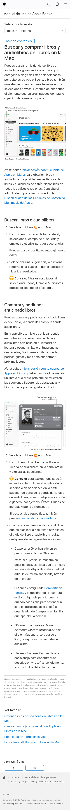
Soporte (15, 777)
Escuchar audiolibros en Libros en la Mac (32, 742)
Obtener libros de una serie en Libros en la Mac (33, 718)
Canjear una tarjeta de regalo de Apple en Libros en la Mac (32, 729)
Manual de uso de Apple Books (27, 14)
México (6, 794)
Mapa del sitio (56, 803)
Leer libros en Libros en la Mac (25, 737)
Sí (14, 768)
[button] (48, 4)
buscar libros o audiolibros (38, 518)
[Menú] (65, 4)
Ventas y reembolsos (36, 803)
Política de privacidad (13, 803)
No (34, 768)
